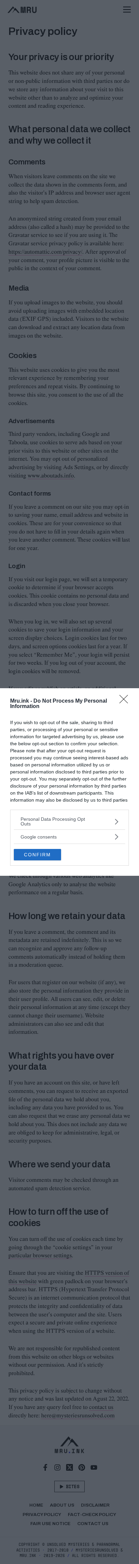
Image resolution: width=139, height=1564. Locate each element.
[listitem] (69, 821)
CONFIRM (37, 854)
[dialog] (69, 782)
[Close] (125, 701)
